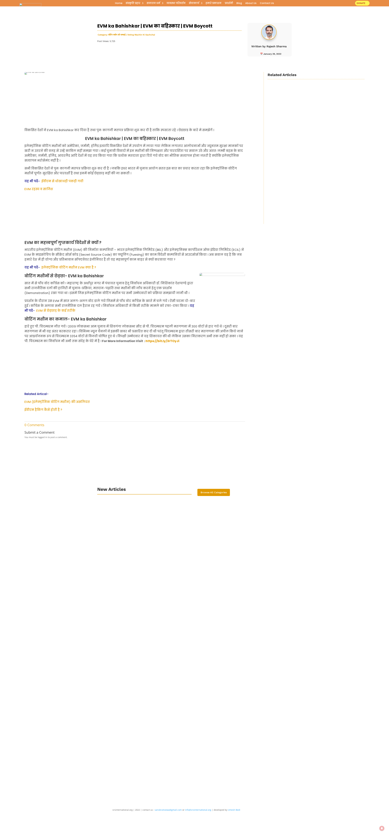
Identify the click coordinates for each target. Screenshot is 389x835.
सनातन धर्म (153, 3)
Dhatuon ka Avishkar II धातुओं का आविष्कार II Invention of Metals (144, 605)
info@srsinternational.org (198, 809)
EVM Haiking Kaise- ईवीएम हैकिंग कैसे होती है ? (301, 99)
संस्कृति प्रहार (133, 3)
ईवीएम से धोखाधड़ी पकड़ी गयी (62, 181)
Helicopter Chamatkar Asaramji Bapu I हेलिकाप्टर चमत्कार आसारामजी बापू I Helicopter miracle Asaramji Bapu (176, 685)
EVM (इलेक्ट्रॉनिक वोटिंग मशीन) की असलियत (57, 402)
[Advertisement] (135, 105)
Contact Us (267, 3)
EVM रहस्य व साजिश (38, 189)
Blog (239, 3)
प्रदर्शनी (229, 3)
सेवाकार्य (194, 3)
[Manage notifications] (381, 828)
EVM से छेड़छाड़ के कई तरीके (55, 310)
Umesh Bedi (234, 809)
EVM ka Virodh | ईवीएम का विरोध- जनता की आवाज (304, 144)
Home (118, 3)
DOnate (361, 3)
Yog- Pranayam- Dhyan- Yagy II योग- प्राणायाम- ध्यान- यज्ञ (141, 563)
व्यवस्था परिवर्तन (176, 3)
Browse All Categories (214, 492)
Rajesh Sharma (277, 46)
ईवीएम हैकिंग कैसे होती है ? (43, 410)
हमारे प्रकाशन (213, 3)
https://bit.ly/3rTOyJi (162, 341)
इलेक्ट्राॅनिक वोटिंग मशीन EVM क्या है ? (68, 267)
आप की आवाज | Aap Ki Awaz (321, 149)
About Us (250, 3)
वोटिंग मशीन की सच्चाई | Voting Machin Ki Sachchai (131, 34)
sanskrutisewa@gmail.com (168, 809)
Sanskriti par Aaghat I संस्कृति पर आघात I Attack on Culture (141, 643)
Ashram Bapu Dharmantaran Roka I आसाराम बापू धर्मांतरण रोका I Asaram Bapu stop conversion (166, 726)
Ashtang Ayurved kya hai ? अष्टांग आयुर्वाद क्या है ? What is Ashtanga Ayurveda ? (156, 522)
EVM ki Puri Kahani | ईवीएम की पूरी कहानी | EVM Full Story (309, 196)
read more (277, 119)
